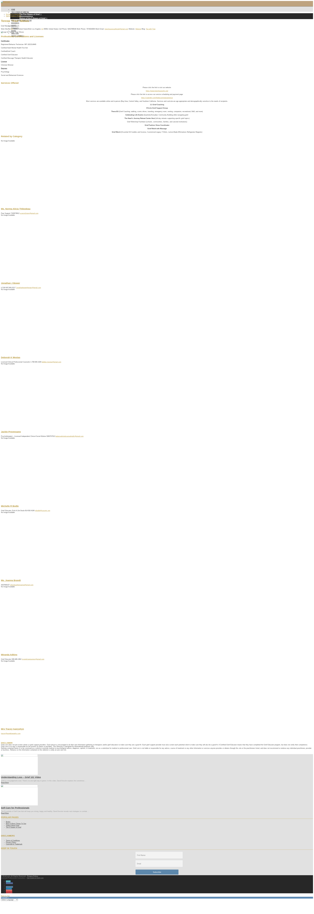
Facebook (9, 883)
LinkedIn (9, 889)
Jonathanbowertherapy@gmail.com (28, 288)
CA (12, 29)
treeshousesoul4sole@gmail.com (116, 29)
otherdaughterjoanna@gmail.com (21, 585)
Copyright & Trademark (14, 844)
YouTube (9, 890)
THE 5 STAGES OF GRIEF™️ (20, 12)
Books (8, 822)
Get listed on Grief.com (35, 878)
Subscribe (157, 872)
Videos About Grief (12, 825)
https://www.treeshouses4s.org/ (157, 91)
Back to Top (5, 896)
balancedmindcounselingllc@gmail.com (70, 436)
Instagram (9, 887)
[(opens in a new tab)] (19, 756)
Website (138, 29)
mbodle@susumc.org (42, 510)
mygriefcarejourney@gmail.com (33, 659)
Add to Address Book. (13, 16)
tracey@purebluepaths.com (10, 733)
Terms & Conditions (13, 840)
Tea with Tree (150, 29)
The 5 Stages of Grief (13, 827)
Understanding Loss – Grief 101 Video (21, 777)
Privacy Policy (11, 842)
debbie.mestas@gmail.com (51, 362)
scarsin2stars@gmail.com (29, 213)
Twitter (8, 881)
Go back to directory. (13, 14)
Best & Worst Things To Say (16, 824)
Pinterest (9, 892)
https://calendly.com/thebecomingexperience (157, 98)
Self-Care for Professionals (15, 808)
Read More (5, 782)
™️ (30, 14)
